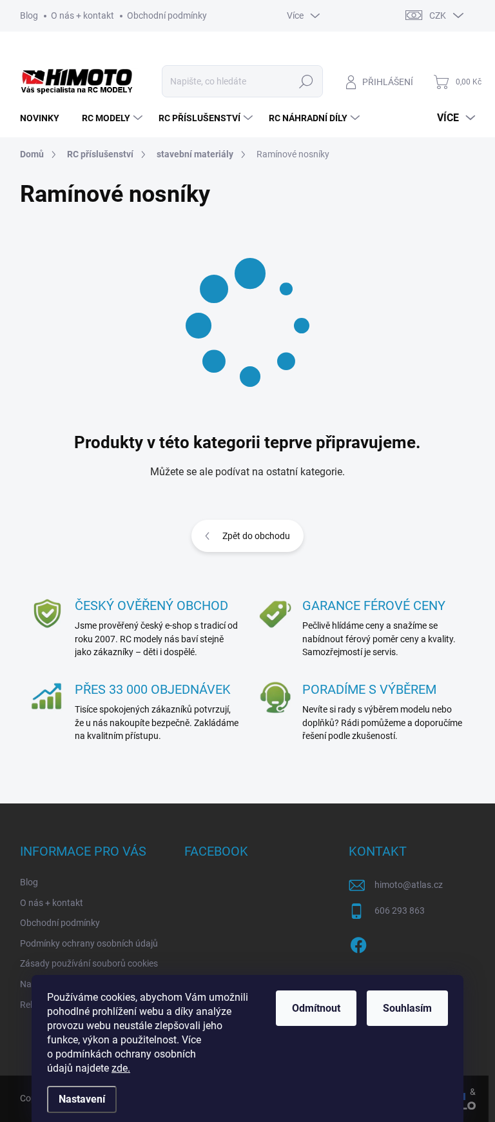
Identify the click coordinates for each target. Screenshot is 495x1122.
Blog (29, 15)
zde (121, 1068)
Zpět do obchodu (256, 536)
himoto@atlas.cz (408, 885)
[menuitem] (44, 118)
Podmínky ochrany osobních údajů (89, 943)
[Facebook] (358, 942)
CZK (437, 15)
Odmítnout (316, 1008)
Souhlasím (407, 1008)
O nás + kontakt (82, 15)
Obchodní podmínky (167, 15)
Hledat (306, 81)
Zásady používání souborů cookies (89, 963)
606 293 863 (399, 910)
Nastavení (82, 1099)
